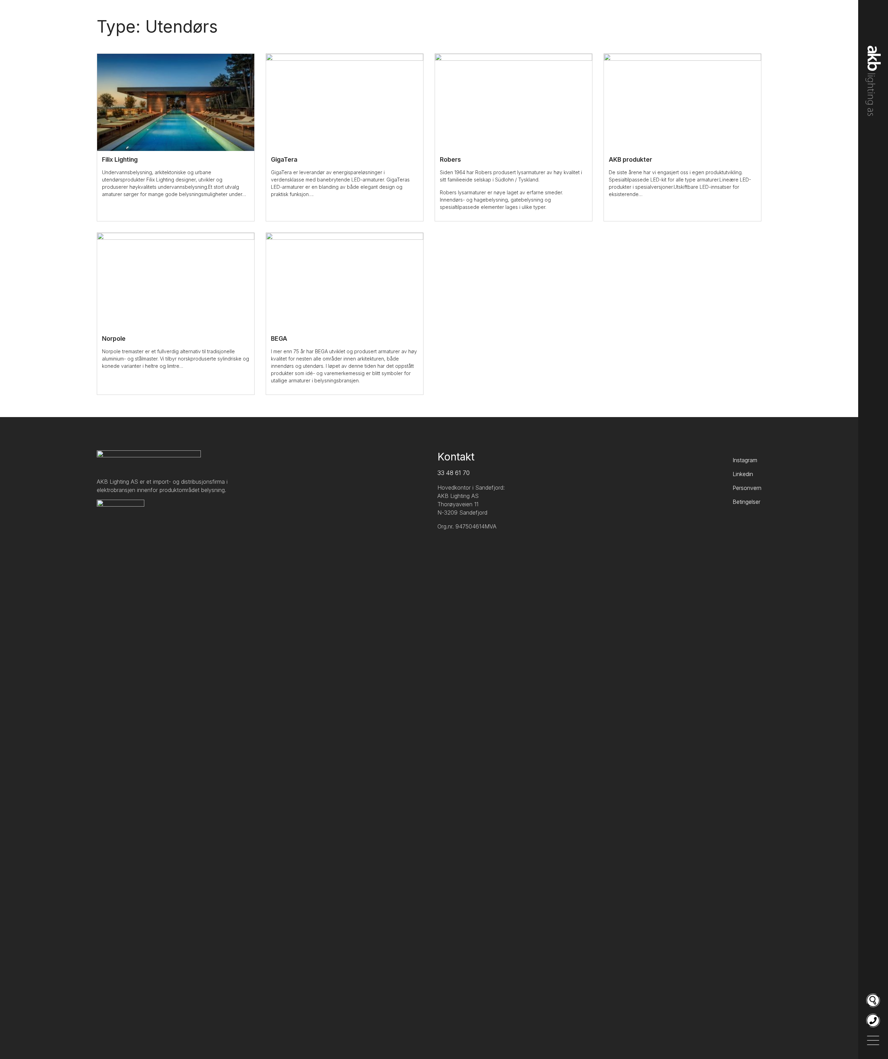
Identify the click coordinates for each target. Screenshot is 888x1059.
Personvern (747, 487)
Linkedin (743, 474)
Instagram (745, 460)
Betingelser (746, 501)
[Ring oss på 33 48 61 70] (873, 1020)
